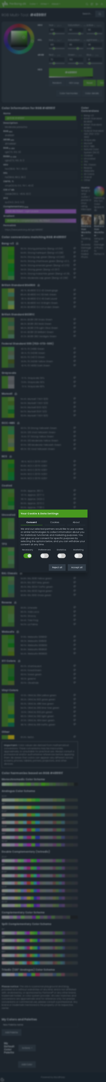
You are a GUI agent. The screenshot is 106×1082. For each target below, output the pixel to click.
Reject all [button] (57, 567)
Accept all (76, 567)
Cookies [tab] (54, 522)
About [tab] (76, 522)
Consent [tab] (31, 522)
